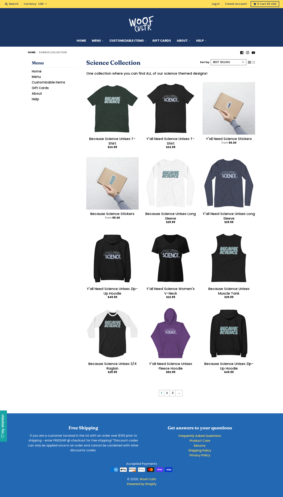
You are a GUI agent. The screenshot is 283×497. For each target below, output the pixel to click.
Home (31, 52)
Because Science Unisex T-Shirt (112, 141)
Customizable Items (48, 82)
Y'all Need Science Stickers (229, 138)
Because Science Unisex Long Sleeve (170, 216)
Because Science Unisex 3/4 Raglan (112, 366)
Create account (236, 4)
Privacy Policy (199, 455)
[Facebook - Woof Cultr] (242, 52)
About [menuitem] (182, 40)
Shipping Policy (199, 450)
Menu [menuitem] (96, 40)
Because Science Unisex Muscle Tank (229, 291)
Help (35, 99)
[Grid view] (249, 62)
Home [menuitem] (81, 40)
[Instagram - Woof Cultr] (247, 52)
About (37, 93)
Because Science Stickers (112, 213)
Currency (30, 4)
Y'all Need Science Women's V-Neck (171, 291)
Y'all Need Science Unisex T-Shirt (171, 141)
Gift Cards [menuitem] (161, 40)
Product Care (200, 440)
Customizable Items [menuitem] (126, 40)
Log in (216, 4)
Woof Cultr (148, 479)
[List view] (253, 62)
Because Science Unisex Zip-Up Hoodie (229, 366)
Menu (36, 76)
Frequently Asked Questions (199, 436)
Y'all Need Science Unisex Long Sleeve (229, 216)
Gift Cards (40, 88)
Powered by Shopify (141, 484)
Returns (200, 445)
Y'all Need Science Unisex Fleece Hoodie (170, 366)
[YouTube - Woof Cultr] (253, 52)
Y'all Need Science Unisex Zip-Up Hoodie (112, 291)
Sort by (204, 62)
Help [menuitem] (200, 40)
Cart (266, 4)
